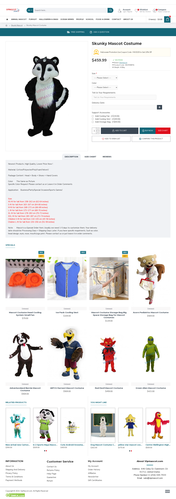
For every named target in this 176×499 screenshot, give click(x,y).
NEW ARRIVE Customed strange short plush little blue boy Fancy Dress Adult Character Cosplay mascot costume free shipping (103, 445)
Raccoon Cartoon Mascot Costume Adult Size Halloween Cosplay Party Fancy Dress (45, 445)
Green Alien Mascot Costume (151, 388)
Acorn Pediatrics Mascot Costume (151, 312)
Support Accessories (101, 112)
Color (94, 83)
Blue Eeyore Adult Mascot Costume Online (72, 445)
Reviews (107, 157)
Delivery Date (98, 103)
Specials (10, 245)
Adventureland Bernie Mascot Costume (25, 389)
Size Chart (90, 157)
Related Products (16, 402)
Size (93, 73)
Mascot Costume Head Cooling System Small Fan (25, 313)
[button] (44, 450)
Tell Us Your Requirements (103, 92)
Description (71, 157)
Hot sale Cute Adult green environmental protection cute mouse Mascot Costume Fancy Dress (18, 445)
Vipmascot (123, 63)
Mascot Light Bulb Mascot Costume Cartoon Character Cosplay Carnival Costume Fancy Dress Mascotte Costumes (130, 445)
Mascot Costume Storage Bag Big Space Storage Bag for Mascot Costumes (109, 315)
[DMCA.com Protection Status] (15, 495)
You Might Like (99, 402)
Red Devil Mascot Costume (109, 388)
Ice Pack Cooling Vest (67, 312)
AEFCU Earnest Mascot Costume (67, 388)
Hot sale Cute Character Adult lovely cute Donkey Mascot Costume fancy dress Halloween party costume (158, 445)
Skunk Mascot (17, 25)
